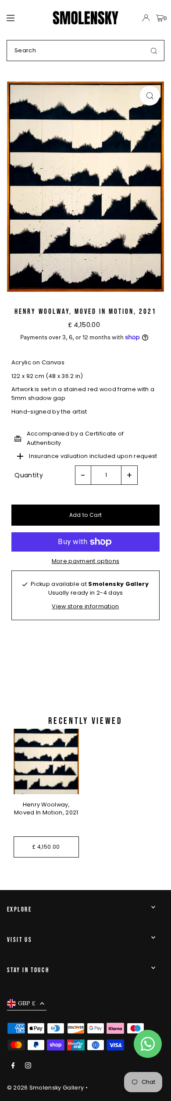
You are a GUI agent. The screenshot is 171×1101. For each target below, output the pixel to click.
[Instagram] (28, 1066)
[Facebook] (13, 1066)
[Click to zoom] (150, 95)
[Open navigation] (25, 17)
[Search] (153, 50)
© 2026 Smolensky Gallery (45, 1087)
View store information (85, 606)
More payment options (85, 561)
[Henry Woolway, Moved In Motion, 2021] (46, 761)
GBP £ (27, 1003)
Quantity (28, 475)
